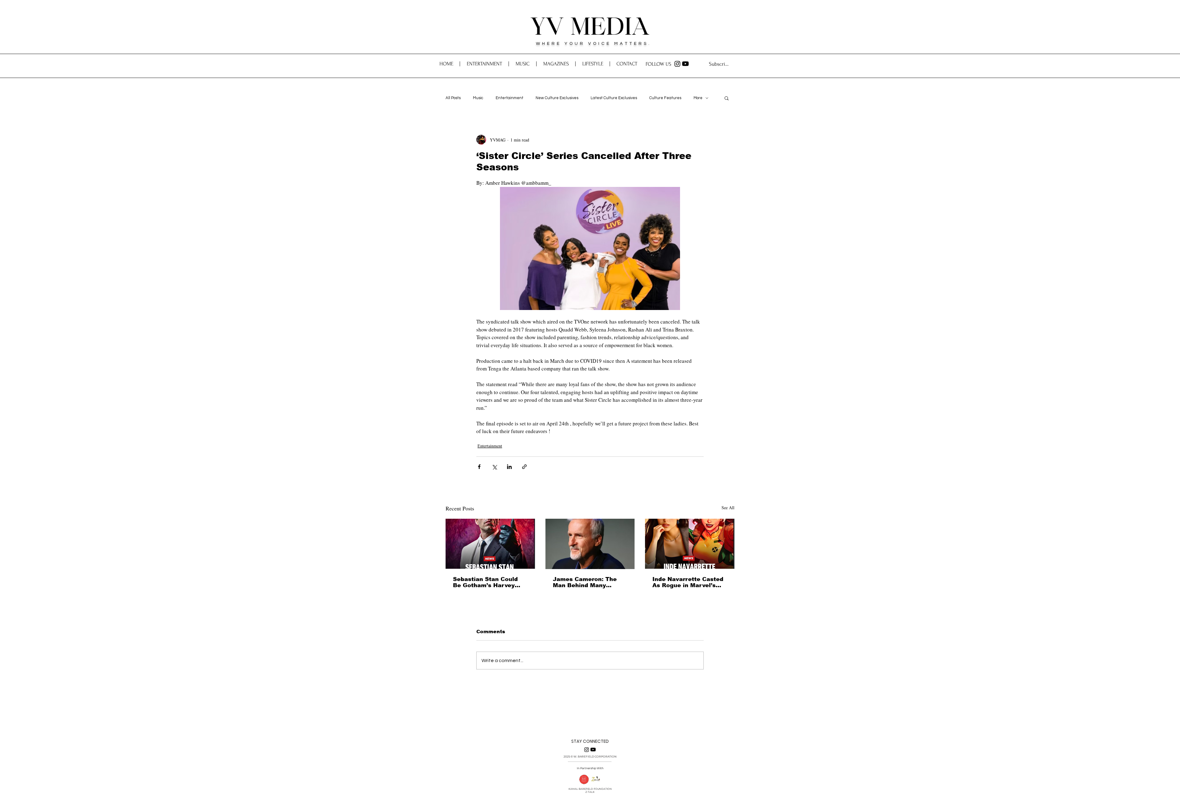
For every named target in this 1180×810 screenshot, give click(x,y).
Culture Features (665, 98)
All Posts (453, 98)
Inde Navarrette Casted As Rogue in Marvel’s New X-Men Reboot (687, 582)
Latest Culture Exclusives (614, 98)
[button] (627, 63)
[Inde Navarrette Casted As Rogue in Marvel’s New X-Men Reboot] (689, 544)
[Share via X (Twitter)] (494, 467)
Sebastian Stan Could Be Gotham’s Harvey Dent (485, 582)
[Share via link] (524, 467)
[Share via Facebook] (479, 467)
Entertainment (509, 98)
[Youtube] (685, 64)
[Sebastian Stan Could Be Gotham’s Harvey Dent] (490, 544)
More (698, 98)
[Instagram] (677, 64)
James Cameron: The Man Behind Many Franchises (585, 582)
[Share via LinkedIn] (509, 467)
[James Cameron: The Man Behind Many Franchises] (590, 544)
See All (728, 507)
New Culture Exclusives (557, 98)
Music (478, 98)
